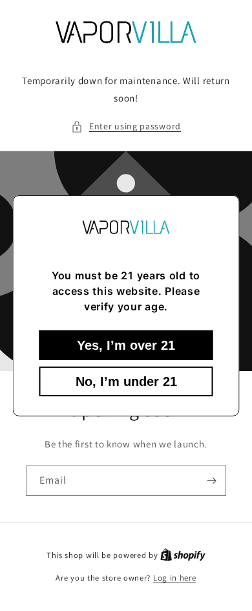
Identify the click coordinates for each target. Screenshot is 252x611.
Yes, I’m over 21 (126, 345)
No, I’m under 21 (126, 381)
